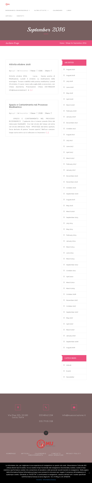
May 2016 (69, 205)
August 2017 (70, 134)
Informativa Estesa (49, 480)
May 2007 (69, 318)
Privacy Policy (73, 453)
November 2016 (72, 182)
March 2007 (70, 330)
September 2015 (72, 217)
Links (69, 10)
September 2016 (72, 194)
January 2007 (71, 336)
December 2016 (72, 176)
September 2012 (72, 265)
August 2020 (70, 69)
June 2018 (69, 87)
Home (62, 43)
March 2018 (70, 105)
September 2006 (72, 341)
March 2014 (70, 247)
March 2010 (70, 282)
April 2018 (69, 99)
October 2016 (71, 188)
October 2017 (71, 128)
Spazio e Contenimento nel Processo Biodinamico (28, 106)
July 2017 (69, 140)
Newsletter (23, 71)
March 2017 (70, 158)
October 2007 (71, 306)
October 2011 (71, 270)
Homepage (11, 453)
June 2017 (69, 146)
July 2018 (69, 81)
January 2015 (71, 241)
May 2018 (69, 93)
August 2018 (70, 75)
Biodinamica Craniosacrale (17, 10)
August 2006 (70, 347)
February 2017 (71, 164)
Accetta (39, 480)
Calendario (57, 10)
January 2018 (71, 117)
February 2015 (71, 235)
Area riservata (35, 455)
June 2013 (69, 253)
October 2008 (71, 294)
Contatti (20, 16)
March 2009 (70, 288)
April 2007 (69, 324)
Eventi (68, 371)
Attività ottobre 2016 (20, 64)
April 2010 (69, 276)
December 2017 (72, 123)
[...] (31, 90)
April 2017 (69, 152)
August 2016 (70, 199)
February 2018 (71, 111)
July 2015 (69, 223)
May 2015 (69, 229)
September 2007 (72, 312)
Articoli (9, 16)
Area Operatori (56, 455)
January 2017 (71, 170)
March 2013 (70, 259)
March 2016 (70, 211)
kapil (13, 71)
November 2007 (72, 300)
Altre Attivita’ (40, 10)
